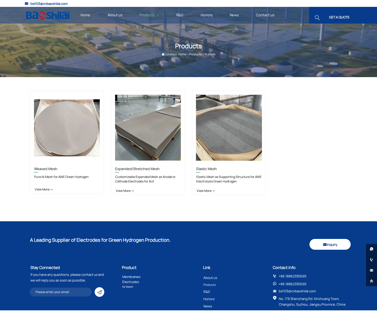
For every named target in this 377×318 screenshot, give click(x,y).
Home (182, 54)
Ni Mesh (210, 54)
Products (195, 54)
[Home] (48, 15)
